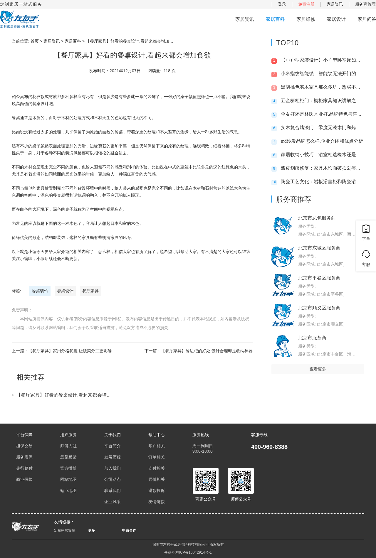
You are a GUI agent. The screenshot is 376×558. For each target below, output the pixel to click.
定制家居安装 (64, 530)
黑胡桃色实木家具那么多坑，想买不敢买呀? (326, 87)
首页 (35, 41)
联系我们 (112, 490)
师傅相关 (156, 479)
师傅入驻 (68, 446)
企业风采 (112, 501)
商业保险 (24, 479)
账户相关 (156, 446)
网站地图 (68, 479)
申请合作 (129, 530)
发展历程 (112, 457)
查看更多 (318, 369)
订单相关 (156, 457)
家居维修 (305, 19)
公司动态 (112, 479)
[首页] (19, 19)
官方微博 (68, 468)
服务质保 (24, 457)
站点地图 (68, 490)
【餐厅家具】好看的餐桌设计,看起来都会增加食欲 (68, 394)
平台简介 (112, 446)
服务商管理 (365, 4)
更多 (91, 530)
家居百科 (275, 19)
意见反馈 (68, 457)
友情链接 (156, 501)
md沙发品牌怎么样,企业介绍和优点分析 (322, 141)
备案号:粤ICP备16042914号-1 (188, 552)
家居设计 (336, 19)
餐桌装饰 (40, 291)
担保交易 (24, 446)
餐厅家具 (90, 291)
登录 (282, 4)
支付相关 (156, 468)
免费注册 (306, 4)
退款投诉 (156, 490)
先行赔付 (24, 468)
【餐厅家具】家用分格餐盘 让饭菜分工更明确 (70, 350)
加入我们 (112, 468)
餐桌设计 (65, 291)
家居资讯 (335, 4)
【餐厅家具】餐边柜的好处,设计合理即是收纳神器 (207, 350)
